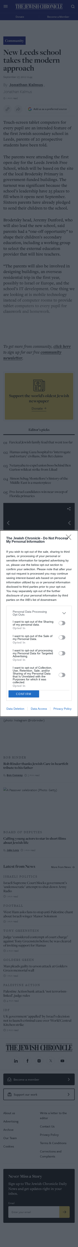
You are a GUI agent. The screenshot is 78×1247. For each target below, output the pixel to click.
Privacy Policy (62, 708)
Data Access (39, 708)
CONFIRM (23, 694)
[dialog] (39, 623)
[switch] (62, 623)
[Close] (70, 538)
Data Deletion (15, 708)
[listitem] (39, 613)
